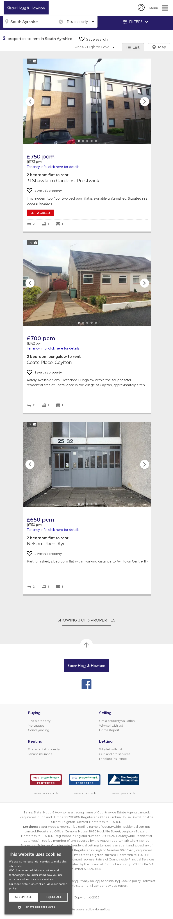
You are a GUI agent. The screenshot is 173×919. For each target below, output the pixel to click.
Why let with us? (110, 749)
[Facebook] (86, 684)
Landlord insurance (113, 759)
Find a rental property (44, 749)
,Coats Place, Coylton (87, 326)
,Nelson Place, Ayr (87, 508)
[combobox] (34, 21)
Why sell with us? (111, 725)
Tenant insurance (40, 754)
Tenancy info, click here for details (53, 167)
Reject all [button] (53, 897)
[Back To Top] (86, 645)
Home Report (109, 730)
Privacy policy (89, 881)
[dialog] (38, 880)
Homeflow (102, 909)
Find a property (39, 721)
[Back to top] (86, 665)
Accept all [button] (23, 897)
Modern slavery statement (72, 885)
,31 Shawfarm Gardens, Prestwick (87, 145)
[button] (38, 907)
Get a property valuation (117, 721)
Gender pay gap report (110, 885)
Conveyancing (38, 730)
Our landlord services (114, 754)
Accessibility (109, 881)
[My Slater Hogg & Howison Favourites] (141, 9)
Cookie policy (131, 881)
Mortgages (36, 725)
